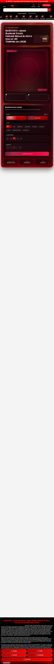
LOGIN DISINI (37, 118)
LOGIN (40, 651)
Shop (4, 6)
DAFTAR (15, 655)
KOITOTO (27, 625)
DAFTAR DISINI (16, 118)
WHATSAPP (41, 655)
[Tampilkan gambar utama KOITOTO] (16, 97)
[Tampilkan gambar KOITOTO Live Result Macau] (38, 97)
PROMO (15, 651)
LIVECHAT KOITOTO (28, 153)
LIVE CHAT (27, 659)
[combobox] (25, 10)
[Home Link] (13, 6)
